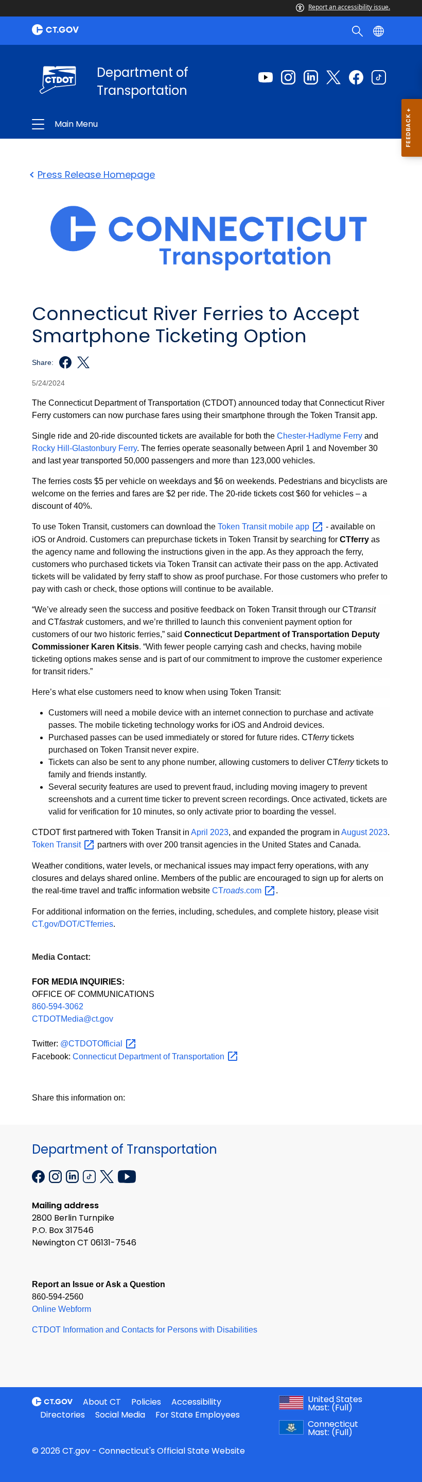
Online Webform (61, 1309)
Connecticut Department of (149, 1056)
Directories (62, 1415)
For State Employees (197, 1415)
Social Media (120, 1415)
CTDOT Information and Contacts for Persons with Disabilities (144, 1329)
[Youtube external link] (265, 77)
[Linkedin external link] (311, 77)
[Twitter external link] (333, 77)
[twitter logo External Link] (81, 362)
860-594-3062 (57, 1006)
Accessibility (196, 1402)
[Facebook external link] (356, 77)
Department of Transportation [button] (137, 124)
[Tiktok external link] (379, 77)
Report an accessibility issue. (349, 7)
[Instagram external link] (288, 77)
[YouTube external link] (127, 1175)
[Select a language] (379, 30)
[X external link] (108, 1175)
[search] (358, 30)
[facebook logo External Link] (63, 362)
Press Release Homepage (96, 174)
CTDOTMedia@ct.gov (72, 1018)
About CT (102, 1402)
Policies (146, 1402)
